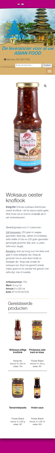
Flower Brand (37, 361)
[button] (45, 86)
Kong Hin (17, 286)
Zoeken (47, 65)
